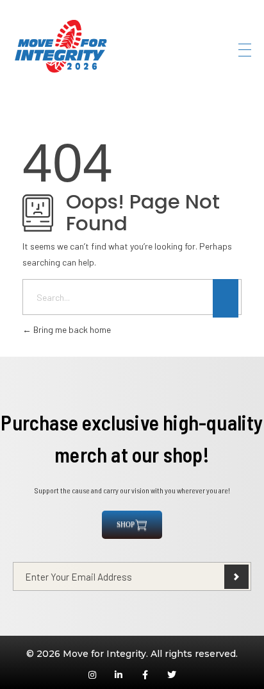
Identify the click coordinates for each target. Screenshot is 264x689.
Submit (236, 577)
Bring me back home (71, 329)
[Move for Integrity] (61, 48)
